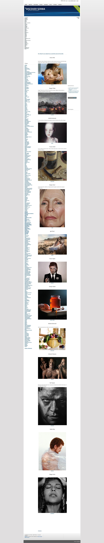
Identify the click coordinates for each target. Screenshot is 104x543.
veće (66, 0)
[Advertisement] (30, 56)
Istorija (55, 4)
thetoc (52, 143)
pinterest (52, 84)
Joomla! (26, 536)
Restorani (36, 4)
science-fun (52, 181)
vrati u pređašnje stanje (72, 0)
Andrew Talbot (52, 320)
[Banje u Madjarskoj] (28, 348)
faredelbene (52, 513)
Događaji (46, 4)
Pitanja (40, 4)
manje (77, 0)
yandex (52, 255)
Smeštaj (30, 4)
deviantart (52, 425)
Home (26, 4)
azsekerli (52, 114)
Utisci (50, 4)
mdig (52, 227)
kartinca (52, 379)
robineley (52, 470)
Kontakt (60, 4)
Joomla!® (78, 541)
